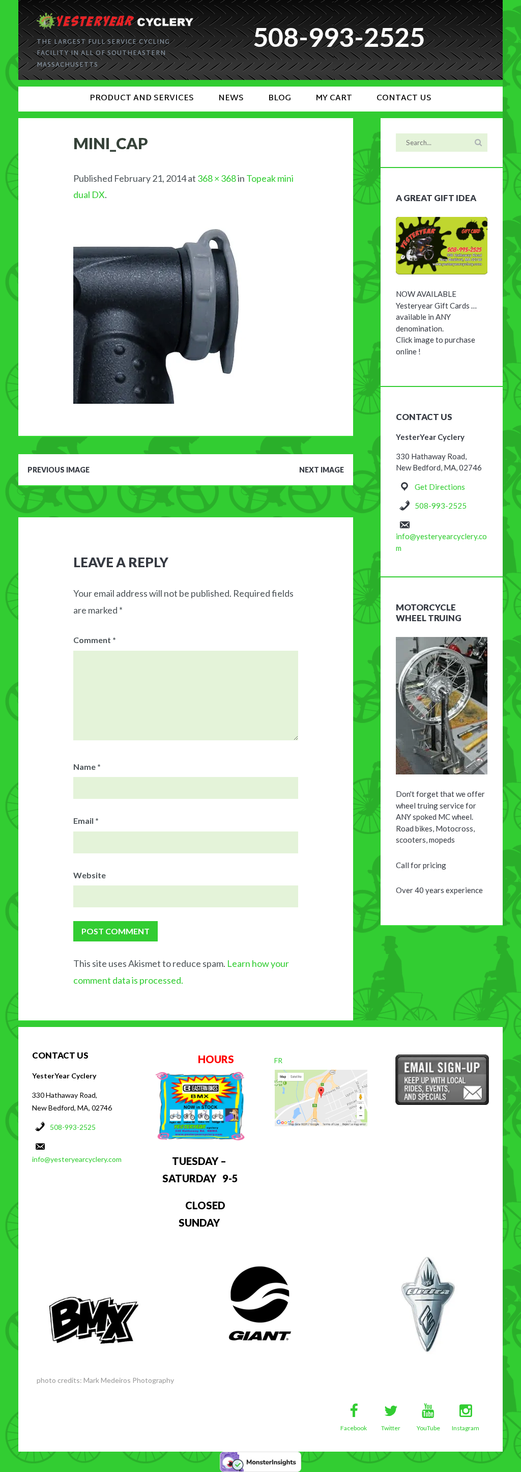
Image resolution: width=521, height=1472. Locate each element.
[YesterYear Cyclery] (115, 17)
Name (87, 766)
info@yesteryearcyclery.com (77, 1159)
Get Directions (440, 486)
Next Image (321, 469)
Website (89, 875)
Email (86, 820)
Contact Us (404, 98)
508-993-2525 (441, 505)
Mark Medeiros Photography (128, 1380)
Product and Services (142, 98)
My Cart (333, 98)
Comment (94, 640)
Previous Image (58, 469)
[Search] (478, 142)
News (231, 98)
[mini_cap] (166, 224)
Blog (279, 98)
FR (278, 1060)
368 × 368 (216, 178)
